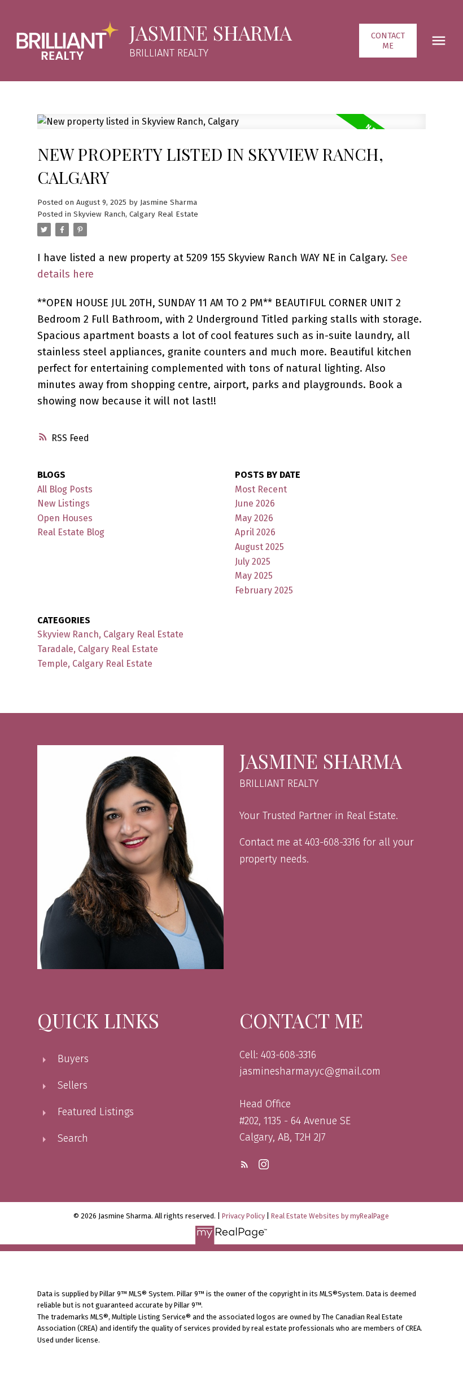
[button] (388, 41)
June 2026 (255, 503)
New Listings (63, 503)
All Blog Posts (65, 489)
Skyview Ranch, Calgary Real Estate (135, 214)
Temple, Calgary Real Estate (94, 663)
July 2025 (252, 561)
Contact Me (388, 40)
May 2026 (254, 518)
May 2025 (254, 575)
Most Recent (261, 489)
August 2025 (259, 547)
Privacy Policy (243, 1216)
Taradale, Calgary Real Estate (97, 649)
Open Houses (65, 518)
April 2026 (255, 532)
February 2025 (264, 590)
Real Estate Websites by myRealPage (330, 1216)
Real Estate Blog (70, 532)
